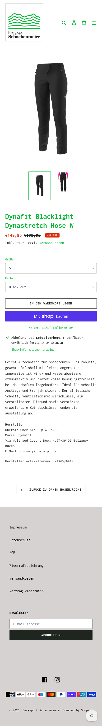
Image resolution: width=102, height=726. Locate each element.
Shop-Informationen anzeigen (33, 349)
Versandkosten (51, 243)
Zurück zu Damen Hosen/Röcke (54, 489)
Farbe (9, 278)
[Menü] (94, 22)
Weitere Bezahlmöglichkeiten (51, 328)
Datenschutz (19, 540)
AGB (12, 553)
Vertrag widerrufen (26, 591)
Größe (9, 259)
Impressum (18, 527)
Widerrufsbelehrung (26, 565)
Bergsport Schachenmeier (42, 710)
